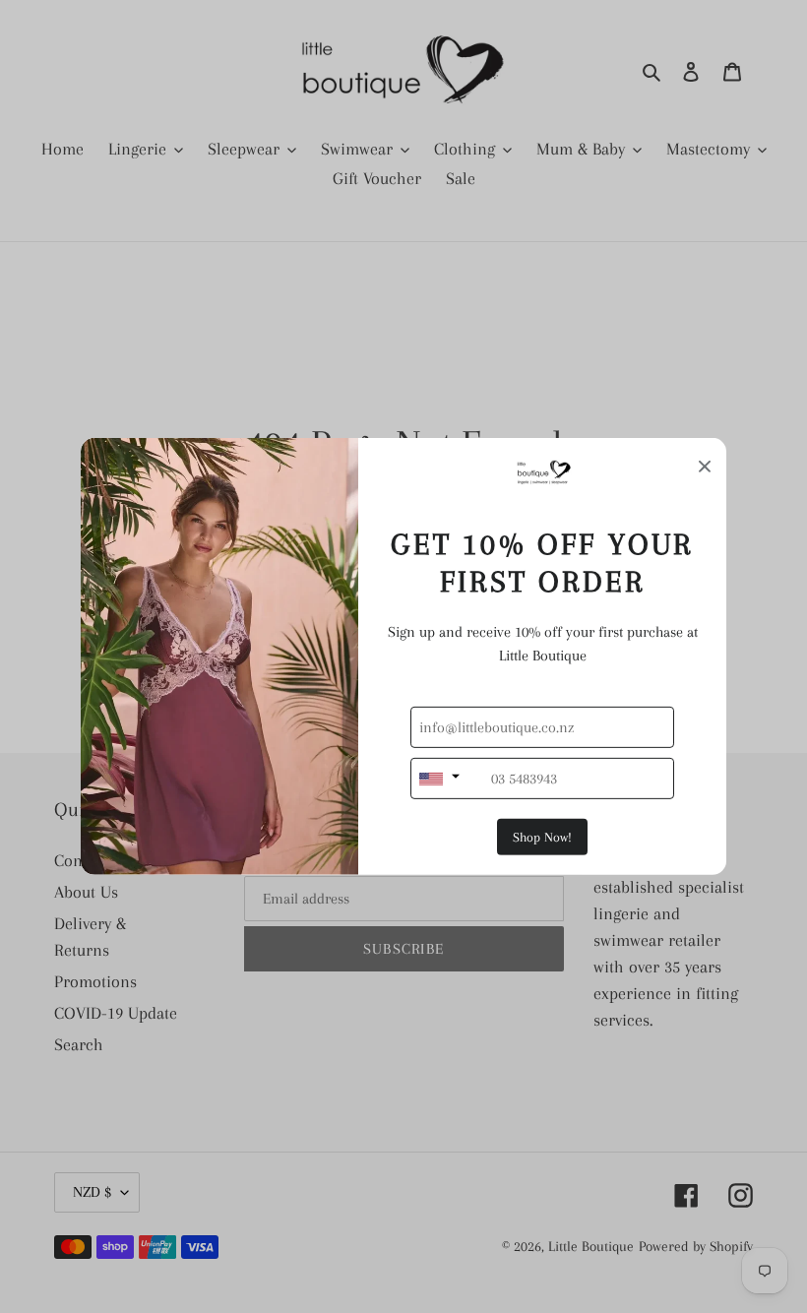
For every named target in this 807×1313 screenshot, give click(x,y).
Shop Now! (542, 837)
